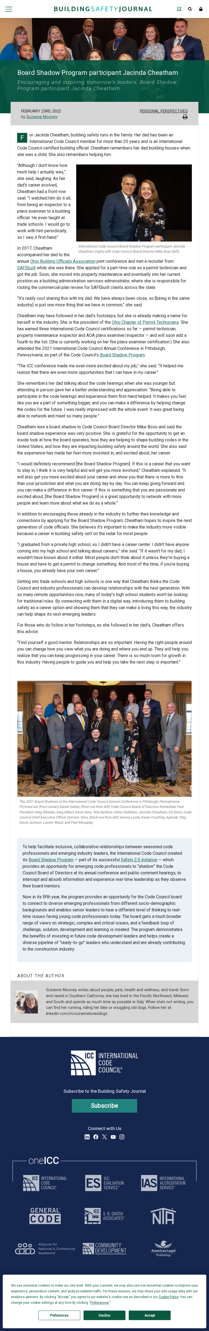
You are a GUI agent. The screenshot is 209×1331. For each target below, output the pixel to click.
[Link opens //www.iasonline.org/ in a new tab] (163, 1183)
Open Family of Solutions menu (179, 9)
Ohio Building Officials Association (63, 261)
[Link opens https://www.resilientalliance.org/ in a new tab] (45, 1248)
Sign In (200, 9)
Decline (104, 1315)
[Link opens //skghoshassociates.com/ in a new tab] (104, 1216)
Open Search (190, 9)
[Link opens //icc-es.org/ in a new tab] (104, 1183)
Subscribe (104, 1105)
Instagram (122, 1137)
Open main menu (9, 9)
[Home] (103, 9)
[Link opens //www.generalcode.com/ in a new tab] (45, 1216)
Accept (150, 1315)
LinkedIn (87, 1137)
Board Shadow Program (122, 355)
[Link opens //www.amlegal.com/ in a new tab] (163, 1248)
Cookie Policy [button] (169, 1297)
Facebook (96, 1137)
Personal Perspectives (164, 111)
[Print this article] (185, 117)
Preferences (59, 1315)
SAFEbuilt (26, 267)
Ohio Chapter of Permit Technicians (145, 322)
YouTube (113, 1137)
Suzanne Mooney (41, 117)
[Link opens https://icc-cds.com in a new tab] (104, 1248)
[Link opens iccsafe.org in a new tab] (45, 1183)
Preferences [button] (99, 1303)
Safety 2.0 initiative (139, 859)
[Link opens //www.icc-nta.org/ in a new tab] (163, 1216)
